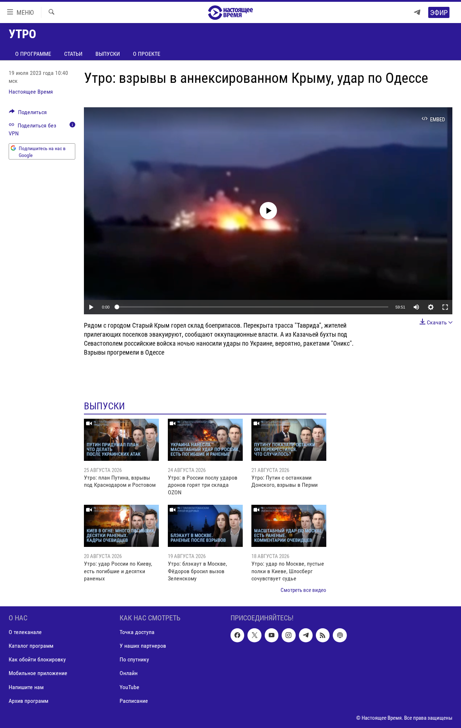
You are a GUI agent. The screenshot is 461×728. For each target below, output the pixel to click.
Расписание (134, 700)
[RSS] (323, 635)
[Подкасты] (339, 635)
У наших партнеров (143, 645)
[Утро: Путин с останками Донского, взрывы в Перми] (288, 440)
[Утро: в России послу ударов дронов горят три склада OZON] (205, 440)
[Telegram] (417, 12)
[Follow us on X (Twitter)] (254, 635)
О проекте (146, 53)
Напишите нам (26, 686)
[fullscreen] (445, 307)
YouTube (129, 686)
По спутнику (134, 659)
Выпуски (107, 53)
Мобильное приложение (38, 673)
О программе (33, 53)
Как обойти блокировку (37, 659)
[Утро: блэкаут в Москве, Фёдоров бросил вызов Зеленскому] (205, 526)
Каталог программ (31, 645)
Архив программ (28, 700)
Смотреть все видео (303, 590)
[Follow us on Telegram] (306, 635)
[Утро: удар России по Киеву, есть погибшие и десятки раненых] (121, 526)
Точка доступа (137, 632)
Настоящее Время (31, 91)
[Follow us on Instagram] (288, 635)
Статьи (73, 53)
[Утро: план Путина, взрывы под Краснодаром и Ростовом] (121, 440)
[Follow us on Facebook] (237, 635)
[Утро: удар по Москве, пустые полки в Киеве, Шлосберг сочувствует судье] (288, 526)
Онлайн (129, 673)
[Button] (28, 114)
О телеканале (25, 632)
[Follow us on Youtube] (271, 635)
